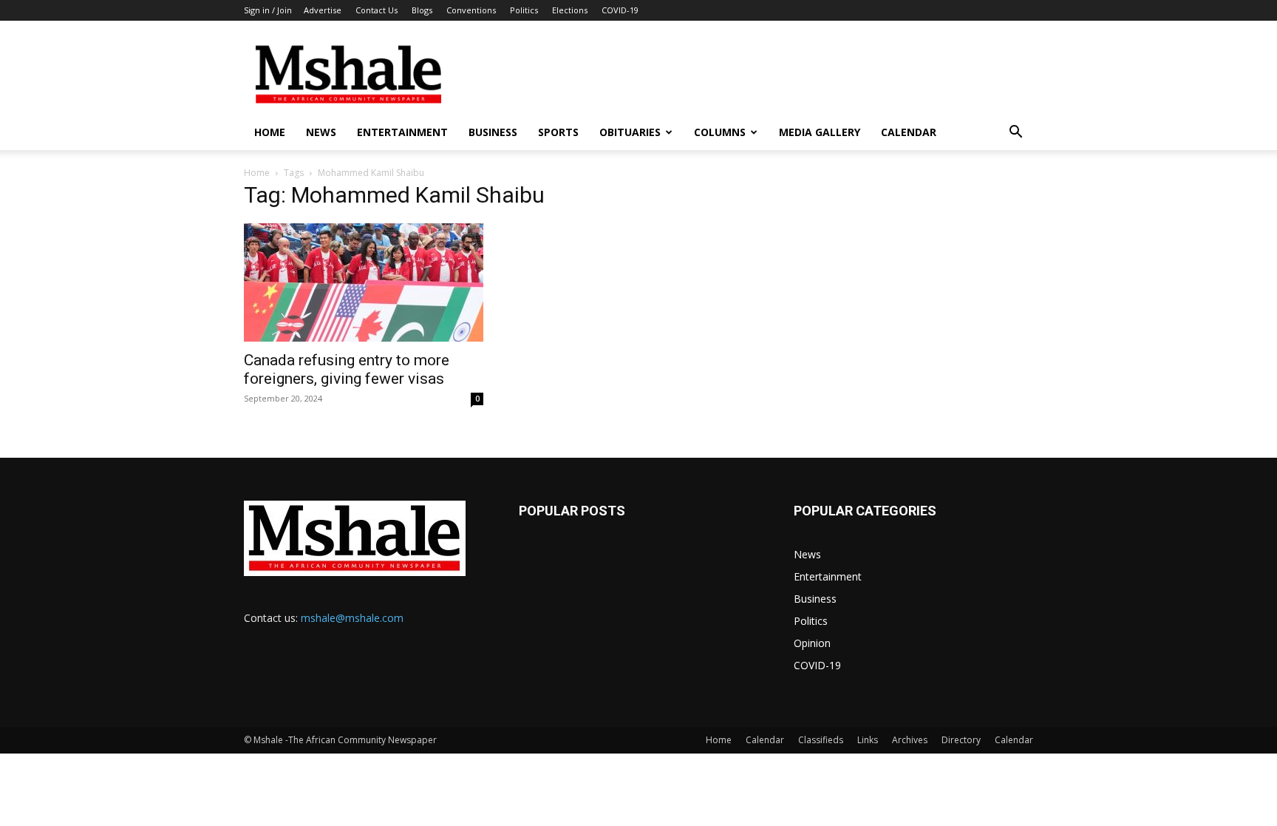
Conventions (471, 10)
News (321, 132)
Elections (570, 10)
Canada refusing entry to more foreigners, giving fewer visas (346, 369)
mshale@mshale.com (352, 618)
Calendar (908, 132)
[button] (1015, 133)
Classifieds (820, 740)
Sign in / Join (268, 10)
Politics (524, 10)
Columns (720, 132)
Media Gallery (819, 132)
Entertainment (402, 132)
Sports (558, 132)
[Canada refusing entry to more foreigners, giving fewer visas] (363, 282)
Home (269, 132)
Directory (961, 740)
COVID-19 (620, 10)
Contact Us (376, 10)
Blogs (422, 10)
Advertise (322, 10)
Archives (909, 740)
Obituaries (630, 132)
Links (867, 740)
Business (493, 132)
